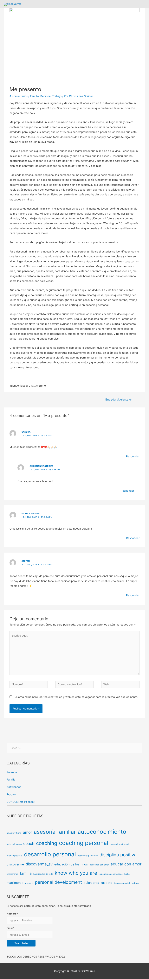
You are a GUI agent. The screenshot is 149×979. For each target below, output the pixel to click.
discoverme (15, 864)
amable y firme (14, 833)
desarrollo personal (50, 854)
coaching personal (83, 843)
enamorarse (12, 874)
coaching (46, 843)
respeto (106, 883)
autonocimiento (14, 844)
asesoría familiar (55, 831)
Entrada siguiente (118, 399)
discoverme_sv (39, 864)
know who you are (76, 873)
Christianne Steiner (41, 466)
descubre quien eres (88, 855)
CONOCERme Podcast (21, 801)
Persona (45, 96)
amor (27, 832)
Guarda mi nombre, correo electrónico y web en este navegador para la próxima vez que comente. (76, 696)
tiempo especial (122, 883)
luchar (127, 874)
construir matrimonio (120, 844)
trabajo (135, 883)
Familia (34, 96)
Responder (132, 456)
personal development (58, 882)
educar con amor (126, 864)
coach (28, 843)
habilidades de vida (43, 874)
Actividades (14, 786)
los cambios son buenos (111, 874)
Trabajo (57, 96)
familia (26, 873)
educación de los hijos (71, 864)
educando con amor (99, 864)
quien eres (91, 883)
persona (29, 883)
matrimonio (15, 883)
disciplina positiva (118, 854)
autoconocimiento (102, 831)
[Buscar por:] (75, 748)
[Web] (120, 685)
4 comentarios (19, 96)
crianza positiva (14, 855)
